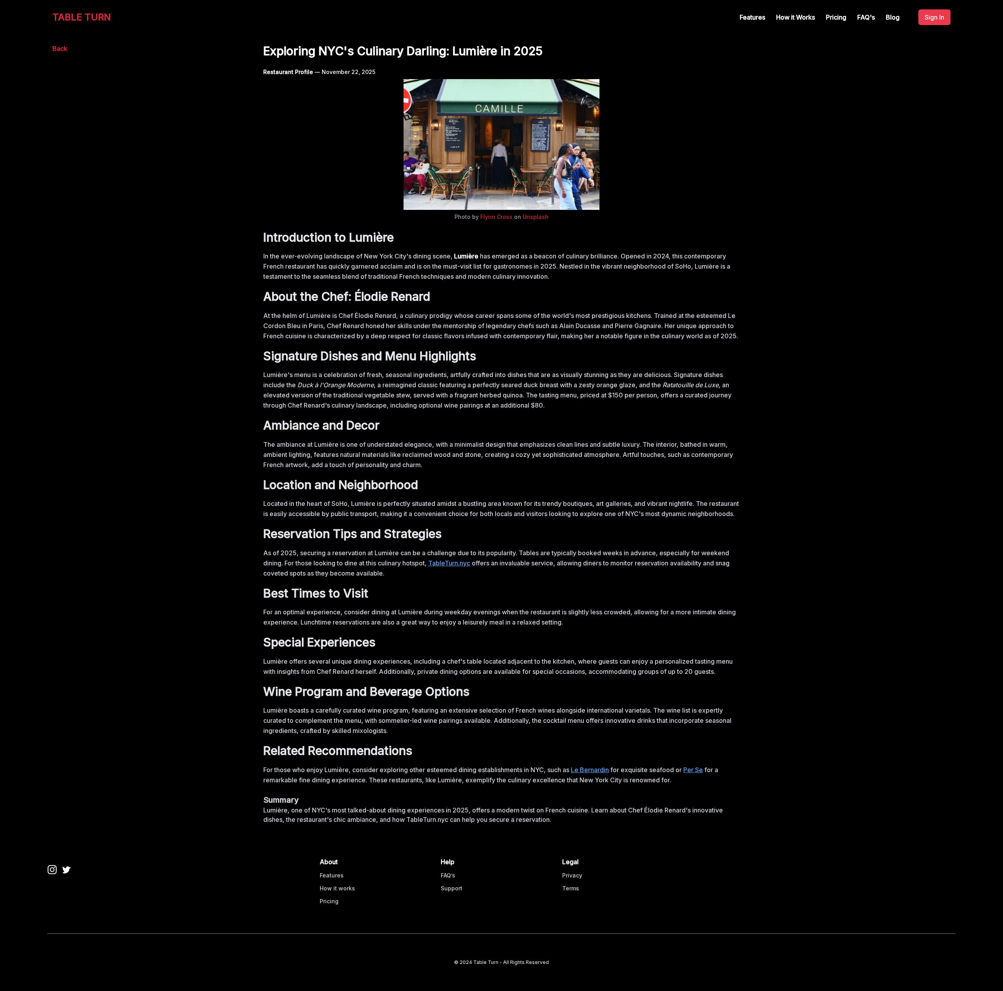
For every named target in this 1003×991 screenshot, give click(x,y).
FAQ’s (448, 875)
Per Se (693, 770)
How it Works (795, 17)
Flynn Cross (496, 216)
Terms (570, 888)
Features (752, 17)
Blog (893, 17)
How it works (337, 888)
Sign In (934, 17)
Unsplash (536, 216)
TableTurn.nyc (449, 563)
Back (60, 48)
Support (451, 888)
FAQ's (866, 17)
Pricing (836, 17)
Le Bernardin (590, 770)
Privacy (572, 875)
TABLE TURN (82, 17)
